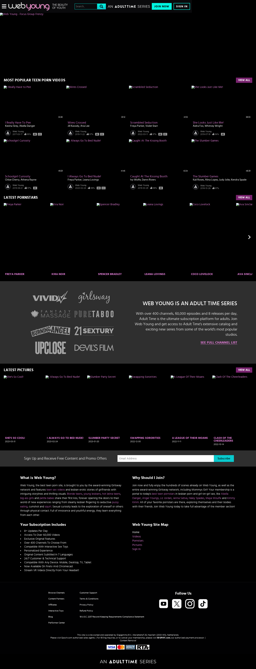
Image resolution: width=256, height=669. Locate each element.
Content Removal (128, 640)
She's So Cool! (15, 438)
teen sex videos (55, 489)
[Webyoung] (28, 6)
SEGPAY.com (163, 638)
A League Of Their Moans (190, 438)
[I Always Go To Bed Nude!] (65, 405)
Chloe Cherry (12, 179)
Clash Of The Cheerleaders (223, 439)
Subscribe (224, 458)
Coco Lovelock (202, 274)
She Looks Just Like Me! (208, 122)
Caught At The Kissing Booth (149, 176)
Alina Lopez (211, 179)
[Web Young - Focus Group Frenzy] (96, 14)
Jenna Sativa (180, 498)
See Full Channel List (219, 342)
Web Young (18, 131)
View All (244, 80)
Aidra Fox (198, 126)
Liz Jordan (166, 498)
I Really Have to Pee (18, 122)
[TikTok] (203, 604)
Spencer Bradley (110, 274)
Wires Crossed (77, 122)
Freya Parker (137, 126)
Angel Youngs (150, 498)
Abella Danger (27, 126)
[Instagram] (190, 604)
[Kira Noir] (73, 237)
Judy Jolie (224, 179)
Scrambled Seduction (144, 122)
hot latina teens (111, 493)
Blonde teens (74, 493)
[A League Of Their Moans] (191, 405)
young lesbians (92, 493)
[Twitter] (176, 604)
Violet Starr (151, 126)
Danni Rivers (149, 179)
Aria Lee (84, 126)
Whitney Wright (214, 126)
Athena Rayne (28, 179)
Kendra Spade (238, 179)
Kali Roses (198, 179)
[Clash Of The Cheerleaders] (232, 405)
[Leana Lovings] (166, 237)
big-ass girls (27, 498)
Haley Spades (196, 498)
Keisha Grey (11, 126)
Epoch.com (66, 638)
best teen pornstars (163, 493)
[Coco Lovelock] (212, 237)
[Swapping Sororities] (149, 405)
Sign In (181, 6)
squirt (48, 506)
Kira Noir (58, 274)
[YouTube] (163, 604)
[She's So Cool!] (24, 405)
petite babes (47, 498)
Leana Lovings (91, 179)
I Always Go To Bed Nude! (84, 176)
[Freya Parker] (26, 237)
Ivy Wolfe (135, 179)
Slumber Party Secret (104, 438)
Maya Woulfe (213, 498)
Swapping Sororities (145, 438)
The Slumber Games (205, 176)
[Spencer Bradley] (119, 237)
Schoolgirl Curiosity (17, 176)
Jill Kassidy (73, 126)
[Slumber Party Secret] (107, 405)
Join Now (161, 6)
